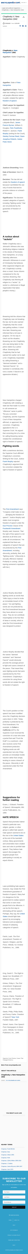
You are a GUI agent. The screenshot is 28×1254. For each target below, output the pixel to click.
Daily (14, 1245)
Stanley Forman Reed (11, 136)
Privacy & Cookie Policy (14, 1235)
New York (15, 1017)
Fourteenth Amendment (11, 528)
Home (10, 1220)
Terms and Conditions (14, 1240)
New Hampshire (10, 51)
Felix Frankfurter (16, 128)
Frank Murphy (8, 461)
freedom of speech (10, 101)
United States (18, 835)
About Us (16, 1220)
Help (14, 1225)
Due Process (7, 526)
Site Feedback (14, 1230)
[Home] (10, 3)
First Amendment (12, 509)
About (13, 1080)
